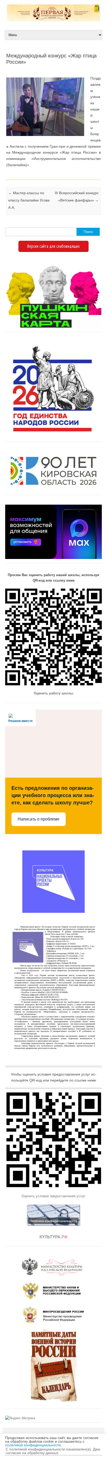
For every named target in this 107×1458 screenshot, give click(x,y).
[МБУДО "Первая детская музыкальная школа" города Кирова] (53, 20)
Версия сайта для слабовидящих (53, 246)
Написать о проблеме (38, 819)
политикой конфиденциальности (33, 1445)
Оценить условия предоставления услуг (53, 1196)
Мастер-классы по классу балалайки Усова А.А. (29, 200)
